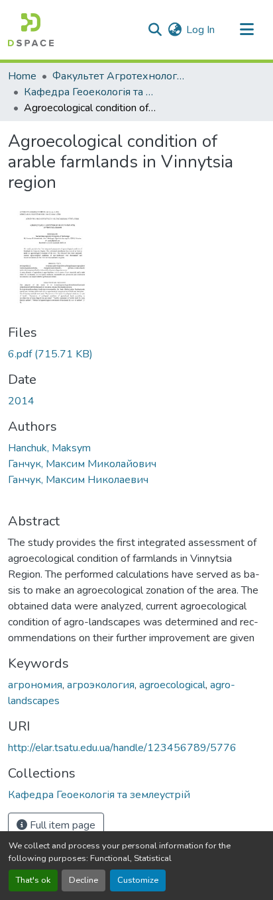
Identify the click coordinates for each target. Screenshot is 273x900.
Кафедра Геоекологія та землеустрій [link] (90, 92)
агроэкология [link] (101, 685)
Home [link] (22, 76)
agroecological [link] (172, 685)
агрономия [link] (35, 685)
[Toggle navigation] (246, 29)
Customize (137, 880)
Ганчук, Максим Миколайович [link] (82, 464)
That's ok (33, 880)
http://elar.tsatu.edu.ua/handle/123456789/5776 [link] (122, 748)
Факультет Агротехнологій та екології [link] (118, 76)
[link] (136, 354)
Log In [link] (200, 29)
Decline (83, 880)
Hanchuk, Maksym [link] (49, 448)
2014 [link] (21, 401)
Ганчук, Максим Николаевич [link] (78, 479)
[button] (31, 29)
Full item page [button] (61, 825)
